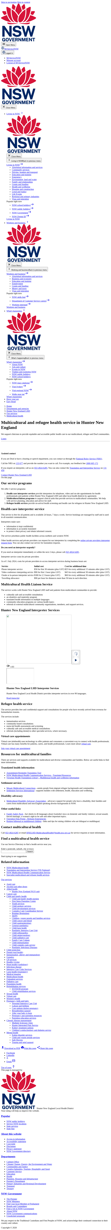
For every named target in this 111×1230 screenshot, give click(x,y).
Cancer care (11, 894)
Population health (13, 984)
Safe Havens (17, 1040)
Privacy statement (14, 1149)
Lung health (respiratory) (17, 972)
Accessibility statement (16, 1141)
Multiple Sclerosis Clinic (22, 1023)
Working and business (17, 274)
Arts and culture (19, 367)
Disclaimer (11, 1146)
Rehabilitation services (16, 986)
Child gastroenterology (21, 923)
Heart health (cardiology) (17, 964)
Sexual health (12, 994)
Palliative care (12, 981)
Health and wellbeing (21, 187)
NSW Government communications (21, 1213)
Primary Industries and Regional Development (26, 1184)
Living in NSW (14, 165)
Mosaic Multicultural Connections (20, 788)
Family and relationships (22, 182)
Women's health (13, 998)
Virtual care (11, 996)
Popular (5, 1116)
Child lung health (19, 928)
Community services (20, 170)
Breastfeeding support (21, 1011)
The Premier (11, 1199)
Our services (6, 879)
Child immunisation (20, 942)
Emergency (17, 177)
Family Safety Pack (14, 814)
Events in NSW (18, 369)
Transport (10, 1186)
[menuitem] (13, 58)
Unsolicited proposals (15, 1216)
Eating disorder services (22, 1035)
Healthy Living (12, 962)
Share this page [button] (45, 1048)
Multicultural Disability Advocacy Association (26, 801)
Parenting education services (24, 1018)
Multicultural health (14, 977)
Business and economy (22, 279)
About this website (11, 1134)
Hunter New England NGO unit (26, 891)
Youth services (18, 903)
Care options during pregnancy (25, 1008)
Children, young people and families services (31, 918)
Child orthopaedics (20, 933)
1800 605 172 (92, 463)
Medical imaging (13, 974)
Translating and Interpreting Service (85, 468)
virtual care (86, 744)
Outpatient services (14, 979)
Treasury (10, 1188)
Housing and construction (23, 189)
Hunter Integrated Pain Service (25, 1025)
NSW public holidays (21, 374)
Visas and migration (20, 199)
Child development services (23, 908)
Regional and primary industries (25, 196)
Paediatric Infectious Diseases (24, 947)
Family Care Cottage (21, 940)
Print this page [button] (28, 1048)
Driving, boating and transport (25, 172)
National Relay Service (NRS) (89, 459)
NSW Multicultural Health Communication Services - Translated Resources (38, 775)
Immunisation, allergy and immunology (23, 955)
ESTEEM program (20, 989)
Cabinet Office (12, 1162)
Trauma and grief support (22, 1042)
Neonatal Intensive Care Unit (24, 1003)
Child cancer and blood (22, 921)
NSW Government (11, 1193)
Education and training (21, 174)
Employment (17, 283)
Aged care (10, 884)
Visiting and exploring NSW (24, 372)
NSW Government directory (18, 1151)
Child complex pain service (23, 945)
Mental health (12, 1032)
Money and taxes (19, 288)
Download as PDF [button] (10, 1048)
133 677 (19, 463)
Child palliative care (20, 938)
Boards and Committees (16, 1206)
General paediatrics (20, 925)
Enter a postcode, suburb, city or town (17, 849)
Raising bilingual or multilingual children (23, 821)
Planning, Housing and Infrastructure (22, 1179)
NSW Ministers (13, 1201)
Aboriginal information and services (27, 167)
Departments (8, 1156)
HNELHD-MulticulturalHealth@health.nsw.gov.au (48, 833)
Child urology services (21, 906)
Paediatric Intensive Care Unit (24, 930)
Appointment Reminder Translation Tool (23, 773)
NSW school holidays (21, 377)
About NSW (17, 364)
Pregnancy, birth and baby (17, 1001)
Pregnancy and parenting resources (27, 1015)
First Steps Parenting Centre (24, 901)
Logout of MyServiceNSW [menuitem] (18, 63)
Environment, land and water (24, 179)
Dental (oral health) (14, 952)
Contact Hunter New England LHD (16, 475)
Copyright (10, 1144)
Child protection (13, 950)
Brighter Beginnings (20, 913)
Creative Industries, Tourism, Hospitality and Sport (28, 1169)
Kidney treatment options (22, 1028)
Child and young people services (26, 1037)
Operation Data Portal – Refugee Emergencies (26, 819)
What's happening (15, 362)
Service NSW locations (16, 1124)
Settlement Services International (20, 790)
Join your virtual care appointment (15, 748)
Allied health (11, 889)
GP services (11, 959)
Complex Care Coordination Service (27, 911)
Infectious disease (14, 967)
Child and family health (16, 896)
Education (10, 1174)
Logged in (9, 53)
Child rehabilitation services (24, 991)
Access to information (15, 1139)
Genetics (10, 957)
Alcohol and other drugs (16, 886)
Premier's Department (15, 1181)
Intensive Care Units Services (19, 969)
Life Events (17, 194)
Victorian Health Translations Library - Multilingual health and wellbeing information (42, 778)
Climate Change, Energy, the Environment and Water (29, 1164)
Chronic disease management (18, 1020)
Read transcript (12, 698)
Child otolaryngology (21, 935)
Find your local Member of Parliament (22, 1204)
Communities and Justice (17, 1166)
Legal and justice (19, 192)
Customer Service (14, 1171)
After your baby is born (22, 1013)
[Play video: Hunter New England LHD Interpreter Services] (75, 657)
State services (12, 1126)
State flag (10, 1129)
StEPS (14, 916)
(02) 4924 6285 (40, 468)
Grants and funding (20, 184)
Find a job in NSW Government (20, 1209)
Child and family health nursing (25, 899)
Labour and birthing (20, 1006)
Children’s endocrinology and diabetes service (31, 1030)
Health (9, 1176)
